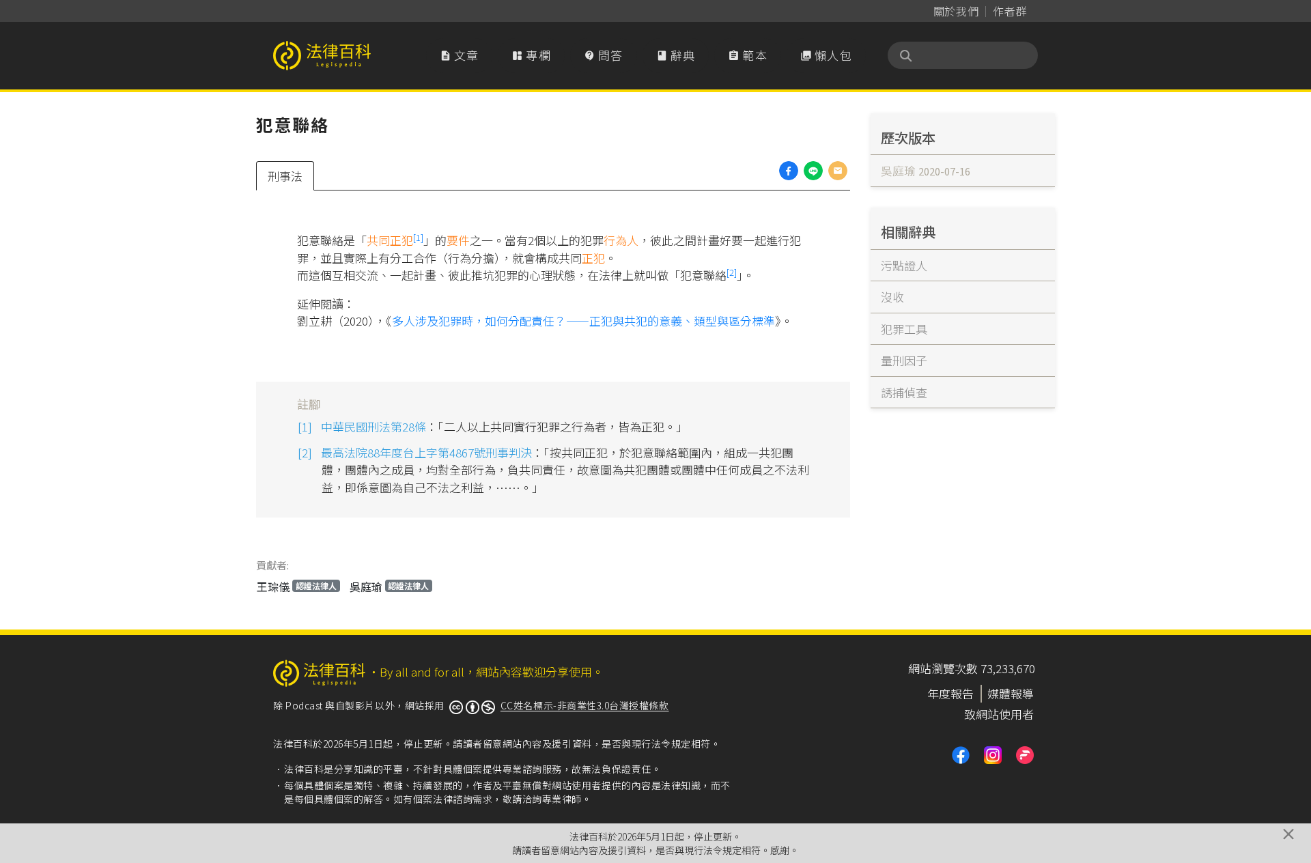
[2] (732, 272)
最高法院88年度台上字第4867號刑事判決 (426, 452)
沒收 (892, 296)
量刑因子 (904, 360)
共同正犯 (390, 240)
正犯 (593, 257)
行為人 (621, 240)
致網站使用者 (999, 713)
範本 (747, 54)
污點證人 (904, 265)
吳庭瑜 (389, 586)
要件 (458, 240)
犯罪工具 (904, 328)
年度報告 (950, 693)
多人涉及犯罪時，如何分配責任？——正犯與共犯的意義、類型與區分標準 (583, 320)
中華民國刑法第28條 (373, 426)
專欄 (531, 54)
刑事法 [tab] (285, 175)
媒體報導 (1010, 693)
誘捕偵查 (904, 392)
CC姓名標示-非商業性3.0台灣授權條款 (585, 705)
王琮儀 (297, 586)
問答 (603, 54)
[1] (418, 237)
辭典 (676, 54)
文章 (459, 54)
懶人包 (826, 54)
